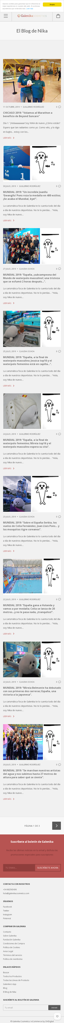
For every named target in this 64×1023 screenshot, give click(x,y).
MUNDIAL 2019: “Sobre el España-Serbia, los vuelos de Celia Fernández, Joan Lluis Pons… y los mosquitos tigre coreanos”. (31, 526)
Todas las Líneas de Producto (16, 980)
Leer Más (7, 138)
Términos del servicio (12, 955)
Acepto (52, 4)
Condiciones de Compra (14, 943)
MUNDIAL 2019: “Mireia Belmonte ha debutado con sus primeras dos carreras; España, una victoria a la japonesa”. (32, 691)
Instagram (7, 914)
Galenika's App (9, 984)
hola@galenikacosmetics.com (16, 893)
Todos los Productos (12, 976)
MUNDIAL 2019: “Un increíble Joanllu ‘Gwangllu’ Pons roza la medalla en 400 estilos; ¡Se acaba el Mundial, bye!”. (32, 195)
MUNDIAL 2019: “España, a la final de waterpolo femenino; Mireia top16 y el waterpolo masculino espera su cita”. (27, 443)
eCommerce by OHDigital (42, 1021)
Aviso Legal (8, 951)
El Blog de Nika (9, 992)
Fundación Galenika (11, 939)
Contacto (7, 932)
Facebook (7, 906)
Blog (5, 988)
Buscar (6, 972)
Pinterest (7, 918)
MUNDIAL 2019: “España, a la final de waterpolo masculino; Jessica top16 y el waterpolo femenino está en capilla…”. (27, 360)
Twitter (6, 910)
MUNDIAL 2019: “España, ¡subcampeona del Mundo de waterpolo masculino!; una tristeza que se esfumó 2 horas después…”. (31, 278)
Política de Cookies (11, 947)
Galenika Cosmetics (21, 1021)
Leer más (29, 8)
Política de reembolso (13, 959)
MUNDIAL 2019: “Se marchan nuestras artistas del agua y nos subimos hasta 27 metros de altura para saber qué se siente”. (31, 774)
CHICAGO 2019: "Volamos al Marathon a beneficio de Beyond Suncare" (27, 114)
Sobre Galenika (9, 935)
